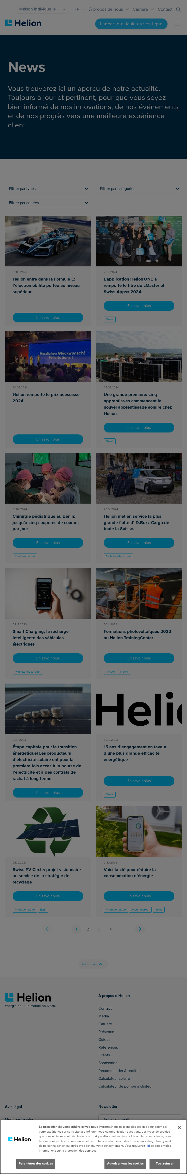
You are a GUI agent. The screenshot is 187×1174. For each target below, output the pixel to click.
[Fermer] (179, 1127)
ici (148, 1146)
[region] (93, 1147)
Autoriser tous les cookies (125, 1163)
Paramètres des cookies (36, 1163)
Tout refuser (165, 1163)
